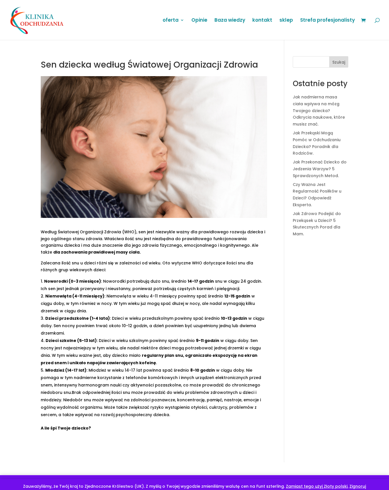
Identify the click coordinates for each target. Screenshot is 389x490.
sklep (286, 20)
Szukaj (338, 62)
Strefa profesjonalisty (327, 20)
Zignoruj (357, 486)
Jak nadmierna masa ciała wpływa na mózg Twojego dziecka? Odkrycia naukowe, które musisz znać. (319, 110)
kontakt (262, 20)
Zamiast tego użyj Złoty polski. (317, 486)
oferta (171, 20)
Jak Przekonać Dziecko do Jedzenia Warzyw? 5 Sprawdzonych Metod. (320, 169)
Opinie (199, 20)
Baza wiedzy (229, 20)
